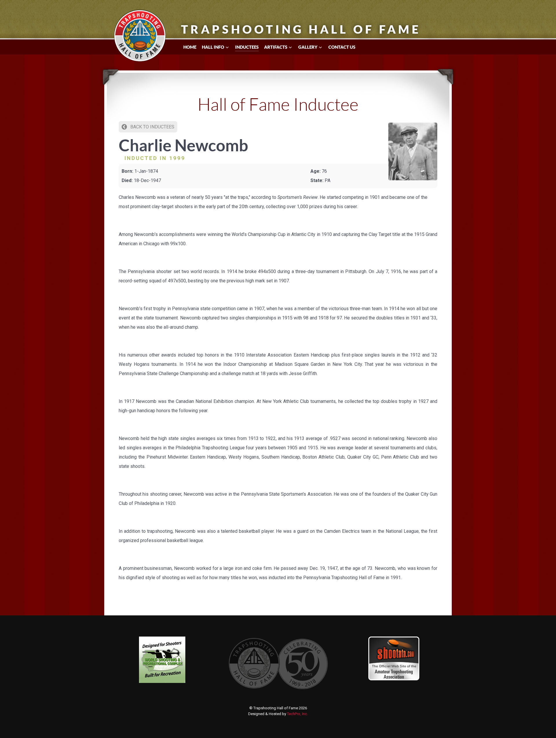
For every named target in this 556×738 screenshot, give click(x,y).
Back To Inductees (151, 127)
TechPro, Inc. (297, 714)
